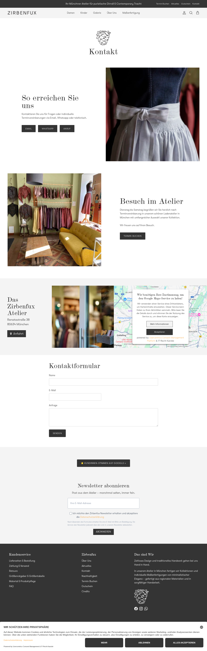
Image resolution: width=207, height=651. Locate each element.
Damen (71, 13)
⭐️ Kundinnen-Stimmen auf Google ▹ (103, 463)
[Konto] (183, 13)
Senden (57, 433)
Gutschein (185, 4)
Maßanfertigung (131, 13)
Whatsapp (47, 128)
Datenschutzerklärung (92, 517)
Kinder (83, 13)
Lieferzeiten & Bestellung (22, 560)
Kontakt (195, 4)
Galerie (97, 13)
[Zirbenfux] (22, 13)
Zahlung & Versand (19, 566)
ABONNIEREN (103, 531)
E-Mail (52, 390)
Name (52, 375)
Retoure (13, 571)
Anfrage (53, 405)
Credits (86, 591)
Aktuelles (175, 4)
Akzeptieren (159, 332)
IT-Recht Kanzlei (166, 340)
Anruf (67, 128)
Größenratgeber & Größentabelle (27, 576)
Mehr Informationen (159, 324)
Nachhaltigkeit (89, 576)
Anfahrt (18, 333)
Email (28, 128)
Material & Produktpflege (22, 581)
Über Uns (112, 13)
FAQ (11, 586)
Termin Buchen (162, 4)
